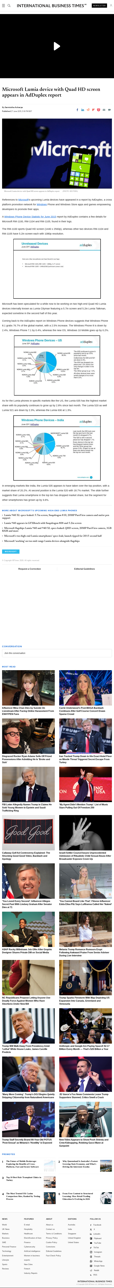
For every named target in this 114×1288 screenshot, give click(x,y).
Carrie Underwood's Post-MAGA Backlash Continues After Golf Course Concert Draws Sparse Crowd (82, 711)
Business (6, 1238)
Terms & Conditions (54, 1234)
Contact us (50, 1229)
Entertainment (7, 1256)
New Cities (28, 1264)
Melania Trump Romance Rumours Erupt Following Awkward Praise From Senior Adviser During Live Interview (84, 952)
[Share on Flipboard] (93, 109)
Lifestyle (5, 1260)
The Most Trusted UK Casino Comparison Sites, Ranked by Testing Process (23, 1196)
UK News (6, 1229)
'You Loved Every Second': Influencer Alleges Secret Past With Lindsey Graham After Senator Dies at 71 (27, 904)
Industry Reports (30, 1273)
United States (73, 1242)
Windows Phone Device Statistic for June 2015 (30, 216)
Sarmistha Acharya (14, 107)
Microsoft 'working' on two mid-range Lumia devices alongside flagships (42, 541)
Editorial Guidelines (84, 569)
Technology (6, 1251)
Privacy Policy (52, 1238)
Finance (27, 1242)
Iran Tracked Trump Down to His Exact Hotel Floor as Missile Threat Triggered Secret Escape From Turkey (85, 759)
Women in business (32, 1256)
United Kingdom (74, 1238)
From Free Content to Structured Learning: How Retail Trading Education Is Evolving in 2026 (78, 1196)
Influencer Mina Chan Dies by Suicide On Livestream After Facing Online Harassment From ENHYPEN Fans (28, 711)
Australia (71, 1225)
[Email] (103, 109)
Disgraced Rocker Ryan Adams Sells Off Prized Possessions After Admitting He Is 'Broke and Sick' (27, 759)
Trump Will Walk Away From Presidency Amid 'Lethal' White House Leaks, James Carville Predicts (26, 1049)
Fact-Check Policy (53, 1256)
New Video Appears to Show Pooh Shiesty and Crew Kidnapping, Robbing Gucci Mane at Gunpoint (83, 1143)
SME (4, 1242)
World (4, 1225)
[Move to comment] (109, 109)
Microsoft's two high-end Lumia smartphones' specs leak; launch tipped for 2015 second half (53, 536)
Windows (42, 204)
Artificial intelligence (32, 1251)
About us (49, 1225)
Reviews (5, 1269)
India (70, 1229)
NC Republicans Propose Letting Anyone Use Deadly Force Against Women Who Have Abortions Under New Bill (26, 1001)
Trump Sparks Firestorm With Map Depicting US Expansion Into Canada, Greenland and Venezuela (84, 1001)
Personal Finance (9, 1247)
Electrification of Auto (32, 1238)
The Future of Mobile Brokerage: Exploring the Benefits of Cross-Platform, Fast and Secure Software (22, 1164)
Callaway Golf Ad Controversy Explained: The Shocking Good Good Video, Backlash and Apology (26, 856)
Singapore (72, 1234)
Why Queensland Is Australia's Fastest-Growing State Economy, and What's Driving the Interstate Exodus (80, 1164)
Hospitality (28, 1229)
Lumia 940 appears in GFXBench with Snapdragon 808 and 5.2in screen (42, 523)
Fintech (27, 1269)
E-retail (27, 1225)
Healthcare (28, 1234)
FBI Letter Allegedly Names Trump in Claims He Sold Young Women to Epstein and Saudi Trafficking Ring (27, 807)
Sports (4, 1264)
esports (27, 1260)
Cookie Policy (51, 1242)
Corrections (50, 1247)
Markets (5, 1234)
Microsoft (23, 199)
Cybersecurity (29, 1247)
